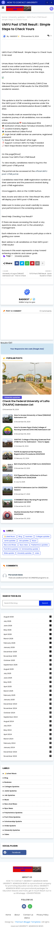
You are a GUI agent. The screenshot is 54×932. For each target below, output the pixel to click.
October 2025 (27, 660)
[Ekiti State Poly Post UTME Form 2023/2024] (8, 467)
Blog (20, 536)
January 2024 (27, 747)
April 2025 (27, 686)
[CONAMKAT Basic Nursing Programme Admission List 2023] (8, 503)
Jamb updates (9, 541)
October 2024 (27, 712)
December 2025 (27, 651)
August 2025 (27, 669)
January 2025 (27, 699)
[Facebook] (17, 263)
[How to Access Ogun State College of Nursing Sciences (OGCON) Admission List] (8, 430)
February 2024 (27, 743)
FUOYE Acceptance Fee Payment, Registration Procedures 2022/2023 (29, 453)
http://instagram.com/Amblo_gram (39, 853)
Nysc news (24, 545)
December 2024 (27, 704)
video (37, 553)
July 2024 (27, 725)
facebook (16, 852)
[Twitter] (22, 263)
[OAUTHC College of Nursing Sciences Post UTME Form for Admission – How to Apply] (8, 442)
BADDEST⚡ (25, 299)
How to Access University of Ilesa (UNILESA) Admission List (32, 416)
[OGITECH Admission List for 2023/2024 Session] (8, 490)
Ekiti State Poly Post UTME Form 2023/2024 (32, 464)
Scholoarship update (30, 549)
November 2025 (27, 656)
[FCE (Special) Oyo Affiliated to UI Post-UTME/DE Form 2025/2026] (8, 478)
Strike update (9, 553)
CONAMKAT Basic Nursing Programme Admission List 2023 (30, 501)
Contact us (28, 915)
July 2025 (27, 673)
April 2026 (27, 634)
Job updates (24, 541)
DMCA (27, 918)
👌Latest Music (9, 536)
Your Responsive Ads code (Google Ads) (27, 349)
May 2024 (27, 730)
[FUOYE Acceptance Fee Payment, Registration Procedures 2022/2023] (8, 455)
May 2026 (27, 630)
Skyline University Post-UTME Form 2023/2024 (29, 513)
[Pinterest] (32, 263)
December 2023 (27, 752)
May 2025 (27, 682)
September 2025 (27, 665)
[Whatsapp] (27, 263)
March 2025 (27, 691)
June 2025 (27, 678)
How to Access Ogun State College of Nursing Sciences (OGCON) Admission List (32, 428)
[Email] (37, 263)
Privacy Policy (42, 915)
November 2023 (27, 756)
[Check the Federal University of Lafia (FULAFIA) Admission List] (27, 378)
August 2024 (27, 721)
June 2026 (27, 625)
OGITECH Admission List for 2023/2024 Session (30, 488)
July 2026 (27, 621)
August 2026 (27, 617)
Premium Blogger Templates (28, 922)
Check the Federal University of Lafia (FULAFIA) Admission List (26, 402)
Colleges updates (42, 536)
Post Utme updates (11, 549)
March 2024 (27, 739)
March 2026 (27, 638)
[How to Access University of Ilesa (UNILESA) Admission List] (8, 418)
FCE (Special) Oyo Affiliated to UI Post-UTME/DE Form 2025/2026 (31, 476)
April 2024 (27, 734)
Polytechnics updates (39, 545)
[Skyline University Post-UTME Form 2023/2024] (8, 515)
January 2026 (27, 647)
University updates (17, 17)
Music (34, 541)
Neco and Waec (10, 545)
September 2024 (27, 717)
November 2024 (27, 708)
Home (4, 17)
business (28, 536)
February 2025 (27, 695)
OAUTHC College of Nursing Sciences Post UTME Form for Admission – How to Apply (32, 440)
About (17, 915)
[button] (47, 2)
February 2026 (27, 643)
